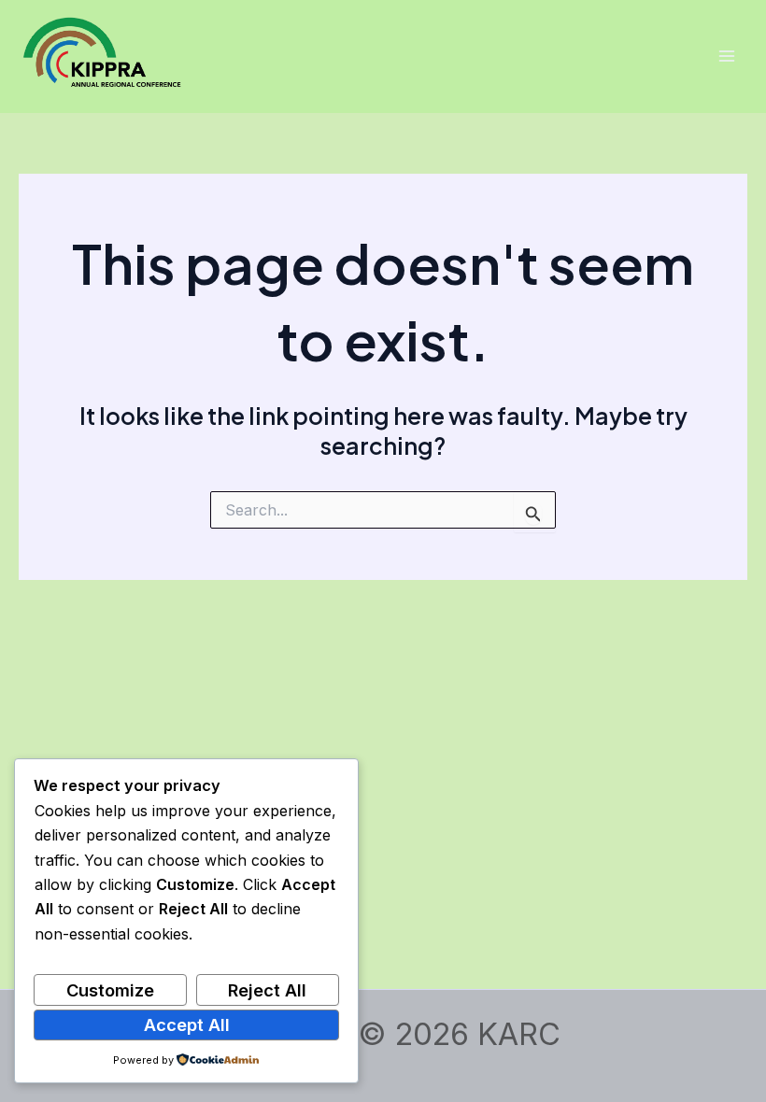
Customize (110, 990)
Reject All (267, 990)
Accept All (187, 1024)
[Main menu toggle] (726, 56)
